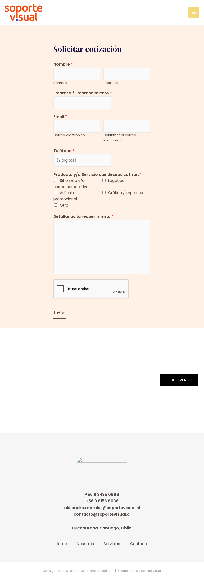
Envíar (59, 312)
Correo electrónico (69, 135)
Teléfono (64, 150)
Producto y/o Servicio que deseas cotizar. (97, 174)
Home (61, 543)
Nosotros (85, 543)
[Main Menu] (193, 12)
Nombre (63, 64)
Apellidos (111, 82)
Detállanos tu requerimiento (83, 216)
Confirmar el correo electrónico (119, 138)
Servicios (112, 543)
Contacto (139, 543)
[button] (179, 380)
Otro (64, 205)
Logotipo (116, 180)
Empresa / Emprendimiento (82, 93)
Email (60, 116)
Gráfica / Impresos (125, 192)
